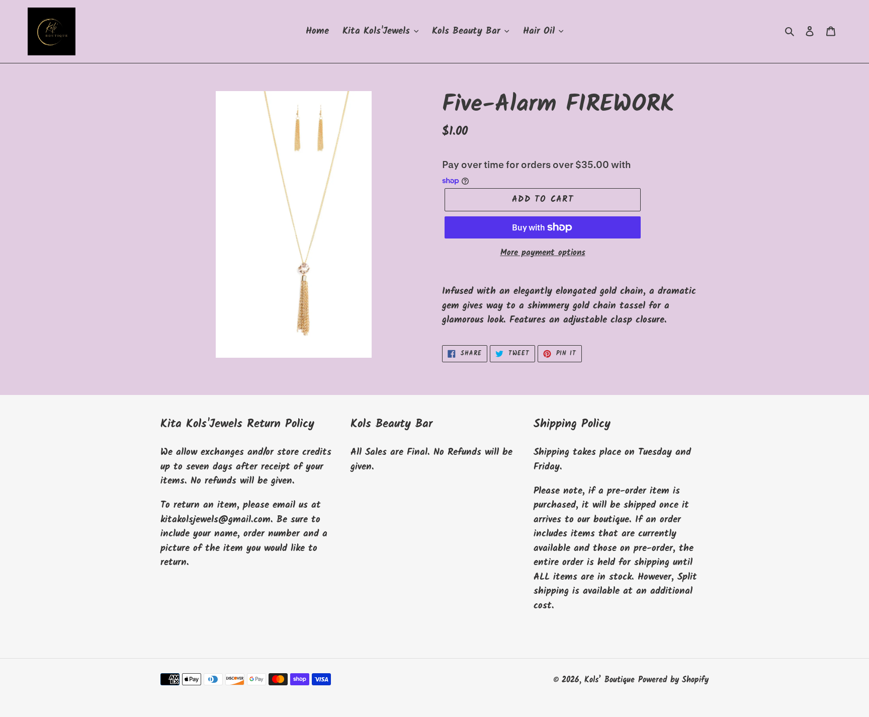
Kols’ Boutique (609, 680)
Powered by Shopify (673, 680)
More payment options (542, 253)
